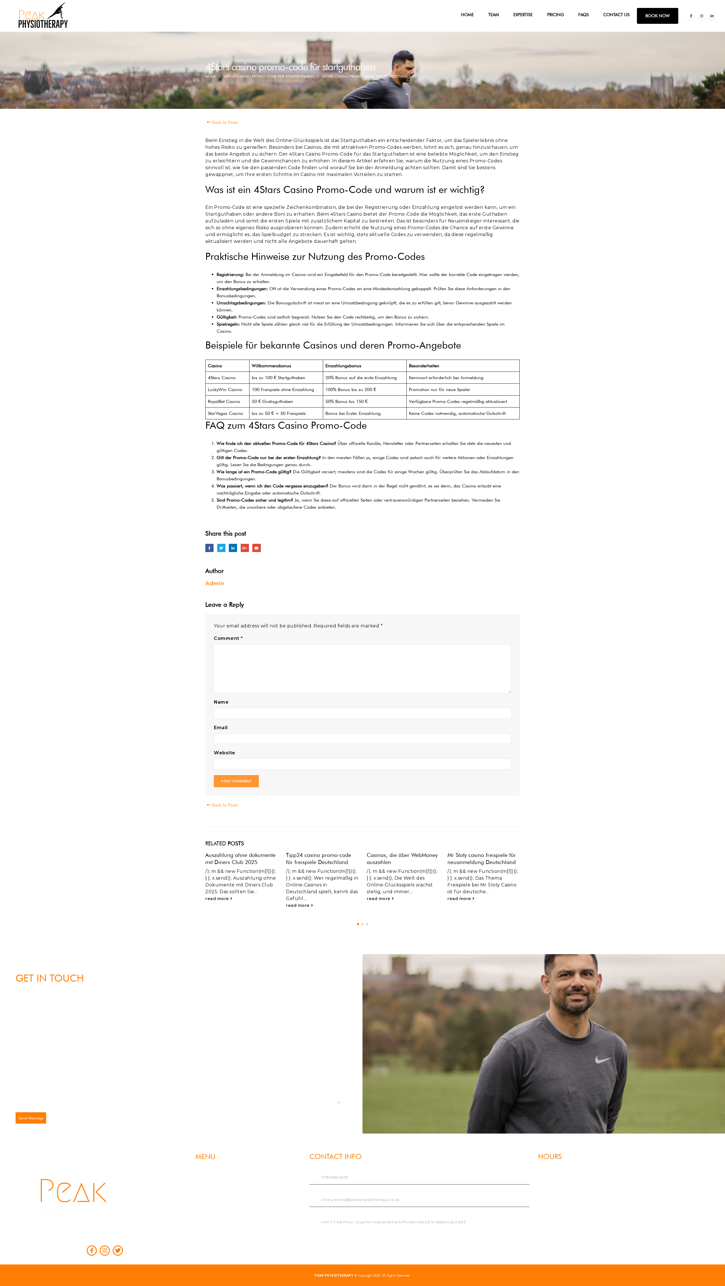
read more (217, 898)
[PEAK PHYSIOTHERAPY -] (44, 16)
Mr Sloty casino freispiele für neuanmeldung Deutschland (481, 858)
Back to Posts (224, 122)
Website (224, 753)
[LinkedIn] (712, 16)
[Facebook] (691, 16)
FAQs (583, 14)
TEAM (493, 14)
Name (221, 702)
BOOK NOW (657, 15)
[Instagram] (701, 16)
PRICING (555, 14)
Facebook (209, 548)
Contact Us (616, 14)
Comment (228, 638)
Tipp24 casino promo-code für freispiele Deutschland (318, 858)
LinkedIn (233, 548)
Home (467, 14)
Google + (245, 548)
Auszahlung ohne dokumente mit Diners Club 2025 (240, 858)
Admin (214, 583)
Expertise (523, 14)
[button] (358, 924)
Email (256, 548)
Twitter (221, 548)
